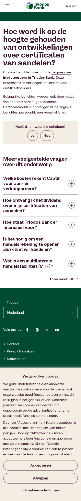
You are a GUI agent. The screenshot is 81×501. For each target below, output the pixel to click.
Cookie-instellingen (42, 490)
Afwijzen (40, 478)
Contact (13, 344)
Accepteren (40, 465)
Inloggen (71, 5)
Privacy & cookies (20, 351)
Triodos (12, 302)
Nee (47, 136)
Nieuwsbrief (16, 359)
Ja (33, 136)
